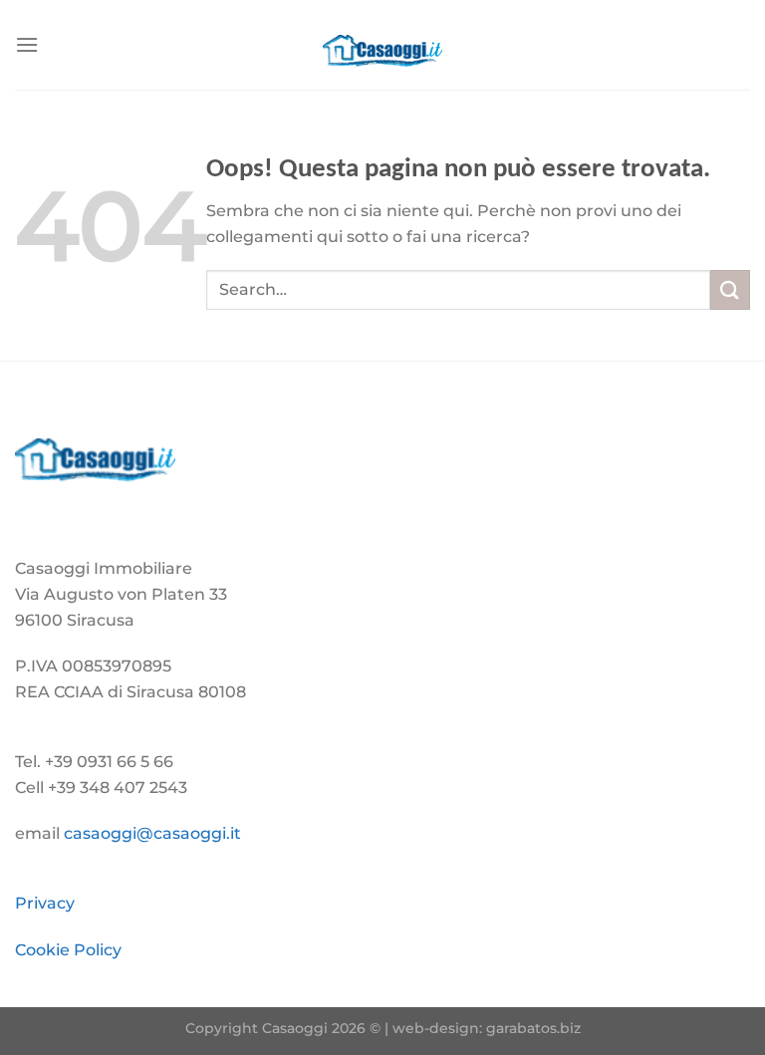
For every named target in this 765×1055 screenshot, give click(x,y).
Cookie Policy (68, 949)
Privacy (45, 903)
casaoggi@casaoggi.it (152, 833)
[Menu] (27, 44)
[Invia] (730, 289)
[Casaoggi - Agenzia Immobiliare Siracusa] (382, 45)
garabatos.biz (533, 1028)
